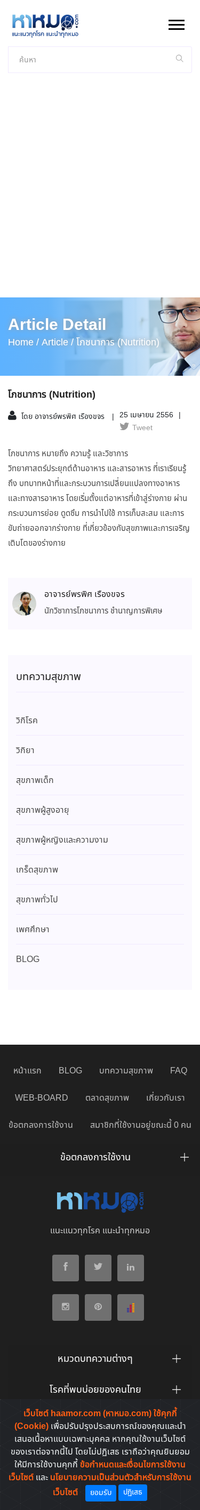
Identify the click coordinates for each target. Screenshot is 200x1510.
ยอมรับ (100, 1493)
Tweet (142, 428)
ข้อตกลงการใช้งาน (41, 1125)
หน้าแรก (27, 1071)
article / (58, 343)
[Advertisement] (100, 192)
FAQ (178, 1071)
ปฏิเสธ (132, 1492)
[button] (176, 22)
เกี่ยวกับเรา (165, 1098)
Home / (23, 343)
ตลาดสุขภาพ (107, 1098)
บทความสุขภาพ (126, 1071)
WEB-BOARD (41, 1098)
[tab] (100, 1160)
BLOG (70, 1071)
